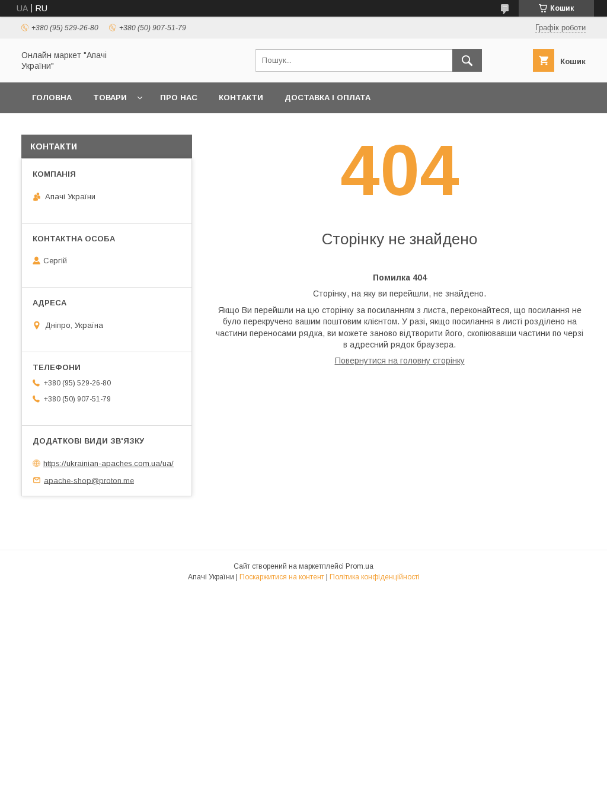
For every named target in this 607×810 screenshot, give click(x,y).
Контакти (241, 97)
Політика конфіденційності (375, 577)
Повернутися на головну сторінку (400, 360)
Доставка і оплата (327, 97)
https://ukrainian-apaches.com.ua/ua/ (108, 463)
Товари (110, 97)
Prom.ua (359, 566)
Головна (52, 97)
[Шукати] (467, 60)
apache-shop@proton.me (89, 480)
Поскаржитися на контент (281, 577)
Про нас (178, 97)
